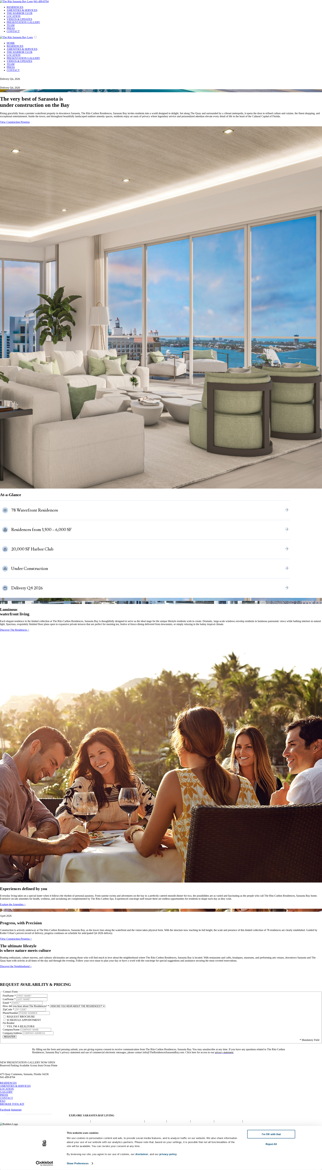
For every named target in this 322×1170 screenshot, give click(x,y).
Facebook (5, 1109)
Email (7, 1002)
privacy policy (168, 1154)
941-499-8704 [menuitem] (41, 1)
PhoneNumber (11, 1013)
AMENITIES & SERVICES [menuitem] (22, 10)
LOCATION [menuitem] (13, 16)
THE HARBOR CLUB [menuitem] (19, 13)
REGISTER (9, 1036)
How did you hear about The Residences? (26, 1006)
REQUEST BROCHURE (20, 1016)
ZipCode (8, 1009)
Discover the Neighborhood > (16, 966)
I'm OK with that (271, 1134)
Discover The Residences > (14, 629)
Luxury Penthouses (202, 1121)
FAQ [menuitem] (2, 1101)
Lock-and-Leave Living (228, 1121)
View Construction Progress (15, 122)
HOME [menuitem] (11, 43)
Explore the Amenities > (13, 904)
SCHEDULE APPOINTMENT (23, 1020)
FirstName (9, 995)
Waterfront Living (155, 1121)
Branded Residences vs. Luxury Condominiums (117, 1121)
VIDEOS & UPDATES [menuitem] (19, 19)
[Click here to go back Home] (16, 1)
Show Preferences (78, 1163)
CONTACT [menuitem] (13, 31)
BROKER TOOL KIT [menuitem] (12, 1104)
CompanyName (11, 1029)
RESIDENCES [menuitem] (15, 7)
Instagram (16, 1109)
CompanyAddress (12, 1033)
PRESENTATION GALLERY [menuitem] (23, 22)
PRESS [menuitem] (11, 28)
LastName (9, 999)
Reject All (271, 1143)
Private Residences (79, 1121)
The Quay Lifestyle (178, 1121)
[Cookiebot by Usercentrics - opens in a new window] (44, 1163)
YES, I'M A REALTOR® (20, 1026)
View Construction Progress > (16, 938)
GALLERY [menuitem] (6, 1092)
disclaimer (141, 1154)
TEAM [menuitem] (10, 25)
